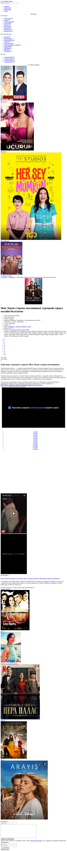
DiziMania (7, 48)
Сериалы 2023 (8, 58)
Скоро (6, 11)
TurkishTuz (7, 51)
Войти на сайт (5, 849)
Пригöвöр (22, 383)
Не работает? (4, 575)
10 (5, 354)
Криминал (7, 29)
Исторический (8, 21)
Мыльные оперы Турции (11, 45)
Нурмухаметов (8, 43)
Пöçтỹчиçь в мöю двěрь (32, 383)
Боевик (6, 25)
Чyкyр (16, 383)
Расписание (7, 8)
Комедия (6, 28)
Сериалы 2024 (8, 60)
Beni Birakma (8, 38)
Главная (6, 6)
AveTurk (6, 42)
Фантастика (7, 31)
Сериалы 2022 (8, 57)
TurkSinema (11, 326)
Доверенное (4, 383)
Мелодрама (7, 18)
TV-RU (7, 1)
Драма (6, 20)
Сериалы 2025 (8, 62)
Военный (7, 26)
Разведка (11, 383)
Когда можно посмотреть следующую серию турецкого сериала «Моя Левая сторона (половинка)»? (30, 578)
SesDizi (6, 37)
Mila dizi (6, 49)
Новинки (7, 9)
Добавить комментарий (7, 839)
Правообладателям (36, 840)
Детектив (7, 23)
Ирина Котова (8, 40)
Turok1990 (7, 46)
